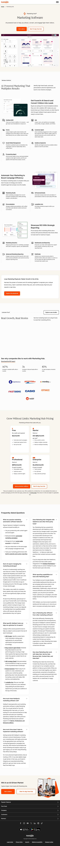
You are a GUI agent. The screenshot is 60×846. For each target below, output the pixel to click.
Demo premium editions (22, 486)
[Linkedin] (34, 823)
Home (2, 6)
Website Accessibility (37, 842)
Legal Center (10, 842)
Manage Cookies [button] (49, 842)
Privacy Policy (19, 842)
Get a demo (22, 29)
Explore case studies (51, 312)
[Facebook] (20, 823)
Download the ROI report (8, 361)
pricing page (33, 492)
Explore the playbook (12, 293)
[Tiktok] (41, 823)
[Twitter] (31, 823)
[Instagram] (24, 823)
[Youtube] (27, 823)
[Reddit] (38, 823)
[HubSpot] (4, 2)
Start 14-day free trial (37, 29)
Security (27, 842)
